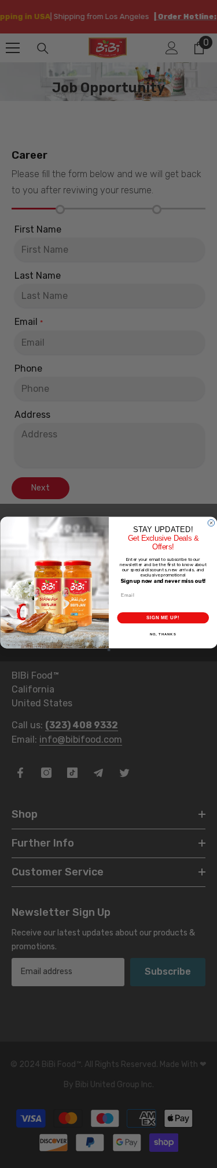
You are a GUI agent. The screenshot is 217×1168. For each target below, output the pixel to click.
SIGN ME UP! (162, 617)
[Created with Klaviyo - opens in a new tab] (108, 649)
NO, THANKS (162, 634)
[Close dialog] (211, 523)
